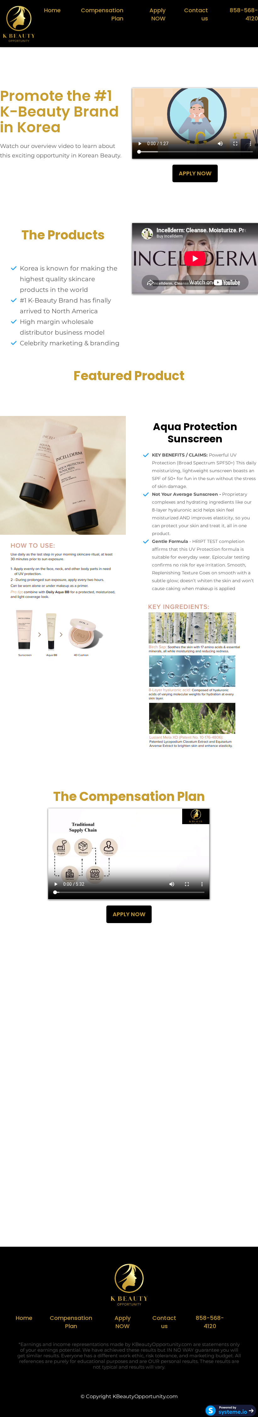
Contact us (196, 14)
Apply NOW (157, 14)
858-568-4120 (244, 14)
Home (52, 10)
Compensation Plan (102, 14)
